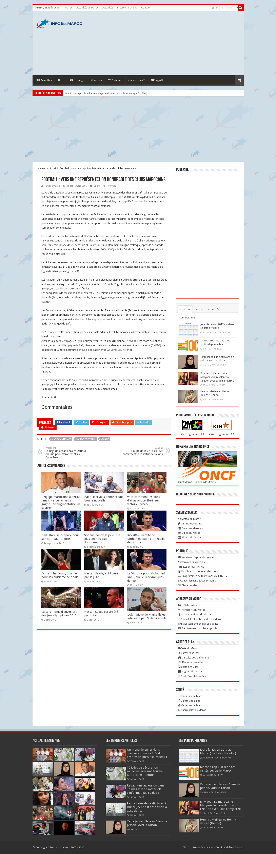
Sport (53, 168)
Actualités (107, 7)
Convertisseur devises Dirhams (198, 580)
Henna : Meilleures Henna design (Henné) (218, 821)
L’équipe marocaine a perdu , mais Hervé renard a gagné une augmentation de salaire (61, 502)
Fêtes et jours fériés (192, 566)
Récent (199, 309)
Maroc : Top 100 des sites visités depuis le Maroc (217, 768)
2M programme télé (192, 434)
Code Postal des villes (193, 676)
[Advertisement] (167, 43)
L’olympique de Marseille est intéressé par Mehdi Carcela (146, 616)
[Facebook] (217, 7)
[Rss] (213, 7)
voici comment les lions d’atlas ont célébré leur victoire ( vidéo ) (143, 500)
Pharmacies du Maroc (193, 709)
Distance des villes (192, 662)
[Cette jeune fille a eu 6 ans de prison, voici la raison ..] (188, 362)
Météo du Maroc (191, 518)
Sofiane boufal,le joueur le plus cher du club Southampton (102, 538)
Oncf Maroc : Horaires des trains (197, 482)
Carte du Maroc (189, 648)
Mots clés (213, 309)
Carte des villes (189, 666)
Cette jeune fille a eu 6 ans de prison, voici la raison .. (147, 823)
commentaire (187, 317)
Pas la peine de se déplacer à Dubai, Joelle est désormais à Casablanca (147, 807)
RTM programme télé (221, 434)
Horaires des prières (192, 562)
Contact (145, 7)
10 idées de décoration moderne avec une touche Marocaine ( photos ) (145, 771)
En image (79, 80)
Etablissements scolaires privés (199, 628)
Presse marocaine (127, 7)
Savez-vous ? (137, 80)
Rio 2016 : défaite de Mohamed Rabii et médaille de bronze (146, 538)
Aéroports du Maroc (193, 609)
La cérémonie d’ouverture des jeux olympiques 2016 (59, 613)
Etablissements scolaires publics (199, 623)
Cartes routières (189, 652)
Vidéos (98, 80)
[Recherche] (241, 8)
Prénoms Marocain (192, 528)
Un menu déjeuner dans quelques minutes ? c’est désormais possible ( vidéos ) (147, 753)
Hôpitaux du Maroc (192, 696)
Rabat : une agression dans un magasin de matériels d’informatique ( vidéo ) (105, 93)
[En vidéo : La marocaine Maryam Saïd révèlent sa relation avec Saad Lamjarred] (188, 378)
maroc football (85, 439)
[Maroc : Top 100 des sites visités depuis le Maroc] (188, 346)
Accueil (41, 168)
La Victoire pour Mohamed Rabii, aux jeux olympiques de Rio (146, 577)
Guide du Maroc (190, 532)
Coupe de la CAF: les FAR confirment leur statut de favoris (143, 451)
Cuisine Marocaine (191, 523)
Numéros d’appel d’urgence (197, 557)
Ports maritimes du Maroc (196, 614)
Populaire (185, 309)
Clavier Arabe (189, 585)
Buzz (61, 80)
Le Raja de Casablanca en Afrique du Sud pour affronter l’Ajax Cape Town (65, 453)
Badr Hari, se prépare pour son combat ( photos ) (60, 537)
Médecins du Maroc (192, 705)
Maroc (68, 7)
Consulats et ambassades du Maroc (201, 619)
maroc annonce (61, 439)
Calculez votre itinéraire (195, 657)
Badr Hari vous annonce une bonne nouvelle (103, 498)
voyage (105, 439)
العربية (159, 80)
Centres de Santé (190, 700)
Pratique (116, 80)
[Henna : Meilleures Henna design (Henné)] (188, 396)
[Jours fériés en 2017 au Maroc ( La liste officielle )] (188, 329)
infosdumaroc (52, 186)
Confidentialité (224, 847)
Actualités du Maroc (87, 7)
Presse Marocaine (203, 847)
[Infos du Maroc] (59, 23)
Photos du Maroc (191, 537)
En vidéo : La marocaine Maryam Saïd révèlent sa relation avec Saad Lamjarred (217, 377)
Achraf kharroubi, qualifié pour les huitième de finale (59, 575)
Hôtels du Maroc (191, 605)
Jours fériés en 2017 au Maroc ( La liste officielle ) (218, 751)
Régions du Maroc (191, 671)
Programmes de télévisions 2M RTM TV (204, 575)
